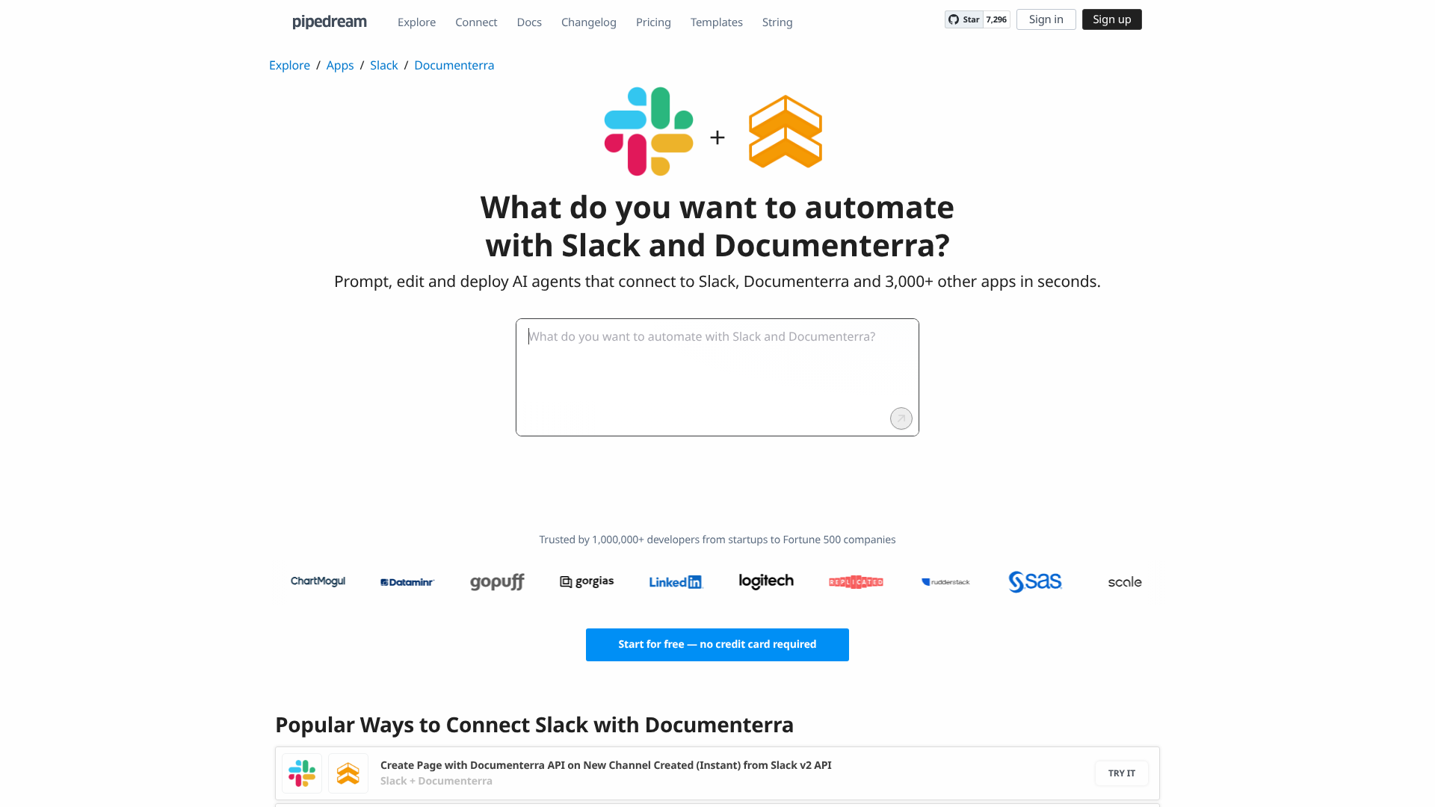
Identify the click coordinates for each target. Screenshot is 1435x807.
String (777, 22)
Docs (529, 22)
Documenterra (454, 65)
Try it (1121, 773)
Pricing (653, 22)
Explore (417, 22)
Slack (384, 65)
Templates (717, 22)
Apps (340, 65)
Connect (476, 22)
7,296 (997, 19)
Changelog (589, 22)
